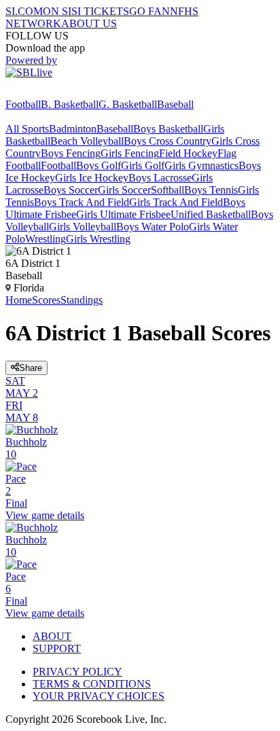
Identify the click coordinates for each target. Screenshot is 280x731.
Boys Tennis (211, 190)
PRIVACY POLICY (77, 671)
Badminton (73, 129)
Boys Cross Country (167, 141)
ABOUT (52, 636)
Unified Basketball (211, 214)
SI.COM (24, 11)
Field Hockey (188, 153)
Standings (81, 300)
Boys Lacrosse (160, 177)
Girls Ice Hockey (91, 177)
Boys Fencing (71, 153)
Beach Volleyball (87, 141)
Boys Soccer (70, 190)
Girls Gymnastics (201, 165)
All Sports (27, 129)
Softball (167, 190)
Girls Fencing (130, 153)
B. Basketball (70, 104)
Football (23, 104)
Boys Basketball (168, 129)
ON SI (57, 11)
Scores (46, 300)
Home (18, 300)
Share (30, 368)
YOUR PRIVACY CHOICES (98, 696)
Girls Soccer (124, 190)
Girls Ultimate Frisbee (123, 214)
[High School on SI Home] (57, 92)
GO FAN (149, 11)
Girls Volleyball (82, 226)
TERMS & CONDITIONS (92, 684)
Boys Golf (98, 165)
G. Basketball (128, 104)
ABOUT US (89, 23)
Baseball (175, 104)
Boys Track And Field (81, 202)
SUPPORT (57, 648)
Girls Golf (142, 165)
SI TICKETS (100, 11)
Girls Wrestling (98, 239)
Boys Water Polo (152, 226)
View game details (44, 515)
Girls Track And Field (176, 202)
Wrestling (45, 239)
